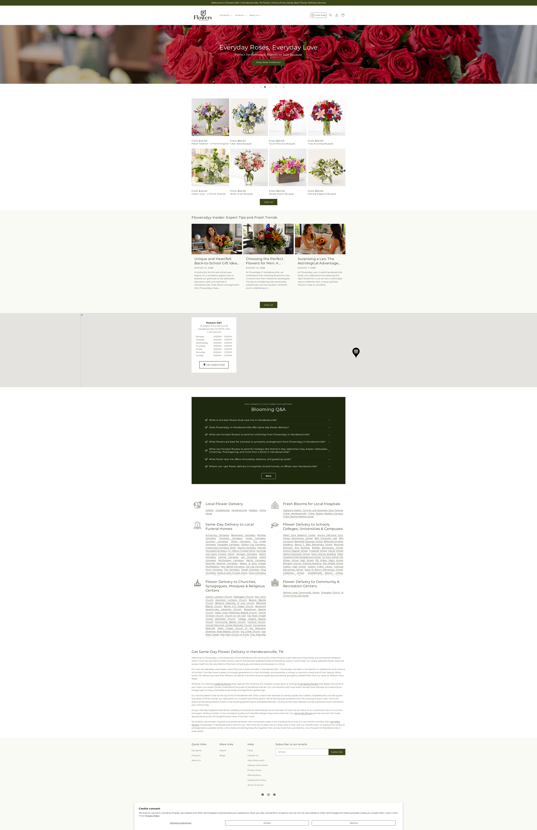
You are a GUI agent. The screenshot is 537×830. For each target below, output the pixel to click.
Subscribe (337, 752)
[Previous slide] (254, 87)
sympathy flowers (309, 684)
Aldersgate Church (243, 596)
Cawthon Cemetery (217, 541)
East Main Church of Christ (234, 634)
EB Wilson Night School (329, 560)
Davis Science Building (323, 554)
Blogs (222, 755)
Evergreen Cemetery (228, 544)
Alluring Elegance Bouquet (322, 194)
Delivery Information (258, 765)
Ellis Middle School (333, 563)
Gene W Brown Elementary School (324, 569)
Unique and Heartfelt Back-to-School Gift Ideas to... (216, 261)
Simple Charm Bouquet (281, 194)
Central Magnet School (295, 550)
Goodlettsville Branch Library (325, 573)
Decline (354, 823)
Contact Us (253, 755)
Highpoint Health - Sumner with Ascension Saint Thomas (313, 510)
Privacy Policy (152, 815)
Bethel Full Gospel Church (238, 606)
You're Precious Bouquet (282, 143)
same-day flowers (303, 713)
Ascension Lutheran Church (231, 600)
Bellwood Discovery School (309, 541)
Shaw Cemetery (257, 573)
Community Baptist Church (230, 622)
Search (223, 750)
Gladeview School (293, 573)
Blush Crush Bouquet (241, 194)
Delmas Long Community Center (301, 592)
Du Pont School (330, 557)
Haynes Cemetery (246, 547)
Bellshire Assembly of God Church (234, 603)
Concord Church (256, 622)
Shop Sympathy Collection (268, 66)
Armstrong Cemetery (217, 535)
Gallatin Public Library (320, 566)
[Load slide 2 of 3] (265, 87)
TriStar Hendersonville (294, 513)
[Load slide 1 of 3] (261, 87)
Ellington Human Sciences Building (302, 563)
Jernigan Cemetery (246, 554)
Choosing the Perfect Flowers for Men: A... (264, 261)
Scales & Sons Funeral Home (232, 573)
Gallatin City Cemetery (253, 544)
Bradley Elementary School (327, 547)
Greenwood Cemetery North (221, 547)
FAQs (250, 750)
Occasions (197, 750)
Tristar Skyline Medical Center (298, 516)
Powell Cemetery (250, 569)
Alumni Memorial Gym (330, 535)
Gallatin (210, 510)
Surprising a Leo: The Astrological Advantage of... (318, 261)
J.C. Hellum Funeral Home (241, 550)
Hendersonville (239, 510)
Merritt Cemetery (255, 560)
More (268, 476)
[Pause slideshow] (283, 87)
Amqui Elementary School (298, 538)
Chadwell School (318, 550)
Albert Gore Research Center (299, 535)
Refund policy (254, 775)
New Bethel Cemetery (232, 566)
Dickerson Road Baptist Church (222, 631)
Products (196, 755)
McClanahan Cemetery (231, 560)
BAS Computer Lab (326, 538)
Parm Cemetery (214, 569)
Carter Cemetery (255, 538)
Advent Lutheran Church (219, 596)
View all (268, 202)
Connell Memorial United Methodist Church (229, 625)
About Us (196, 760)
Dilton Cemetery (240, 541)
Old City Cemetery (255, 566)
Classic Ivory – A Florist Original (208, 194)
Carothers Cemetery (230, 538)
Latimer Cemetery (228, 557)
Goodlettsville (222, 510)
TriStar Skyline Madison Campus (325, 513)
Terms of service (255, 785)
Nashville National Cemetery (221, 563)
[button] (225, 15)
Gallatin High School (294, 566)
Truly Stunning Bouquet (320, 143)
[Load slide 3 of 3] (269, 87)
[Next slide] (276, 87)
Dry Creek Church (250, 631)
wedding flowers (222, 684)
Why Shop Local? (256, 760)
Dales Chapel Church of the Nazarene (241, 628)
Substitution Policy (257, 780)
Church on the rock (235, 615)
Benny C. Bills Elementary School (313, 544)
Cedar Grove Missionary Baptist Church (236, 612)
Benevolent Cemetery (243, 535)
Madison (253, 510)
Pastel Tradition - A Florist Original (210, 143)
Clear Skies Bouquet (241, 143)
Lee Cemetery (249, 557)
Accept (267, 823)
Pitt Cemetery (231, 569)
